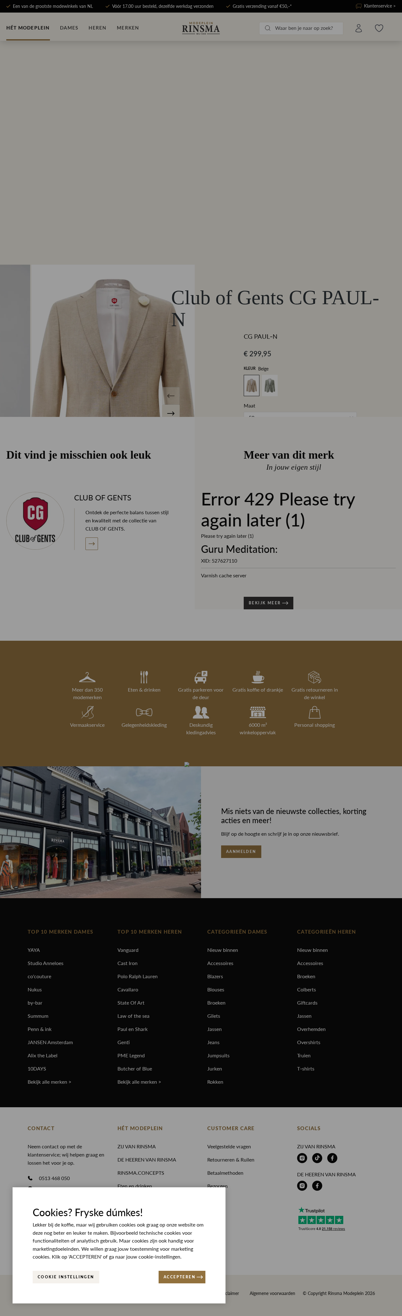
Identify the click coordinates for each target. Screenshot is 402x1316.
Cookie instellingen (66, 1277)
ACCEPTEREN (179, 1277)
